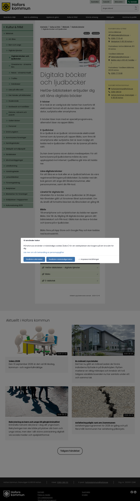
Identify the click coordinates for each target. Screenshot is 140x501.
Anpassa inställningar (90, 259)
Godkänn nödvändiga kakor (61, 259)
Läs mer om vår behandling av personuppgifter (44, 252)
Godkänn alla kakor (34, 259)
